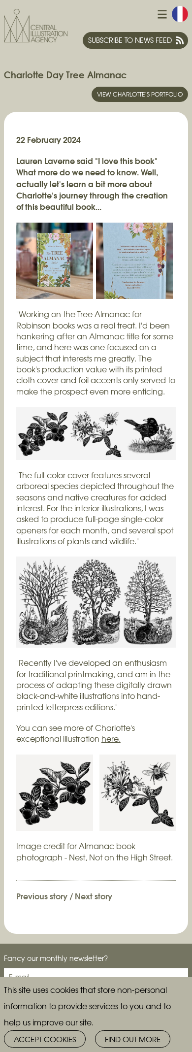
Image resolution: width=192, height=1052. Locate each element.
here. (111, 738)
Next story (93, 895)
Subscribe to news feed (130, 40)
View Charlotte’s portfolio (140, 94)
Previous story (41, 895)
